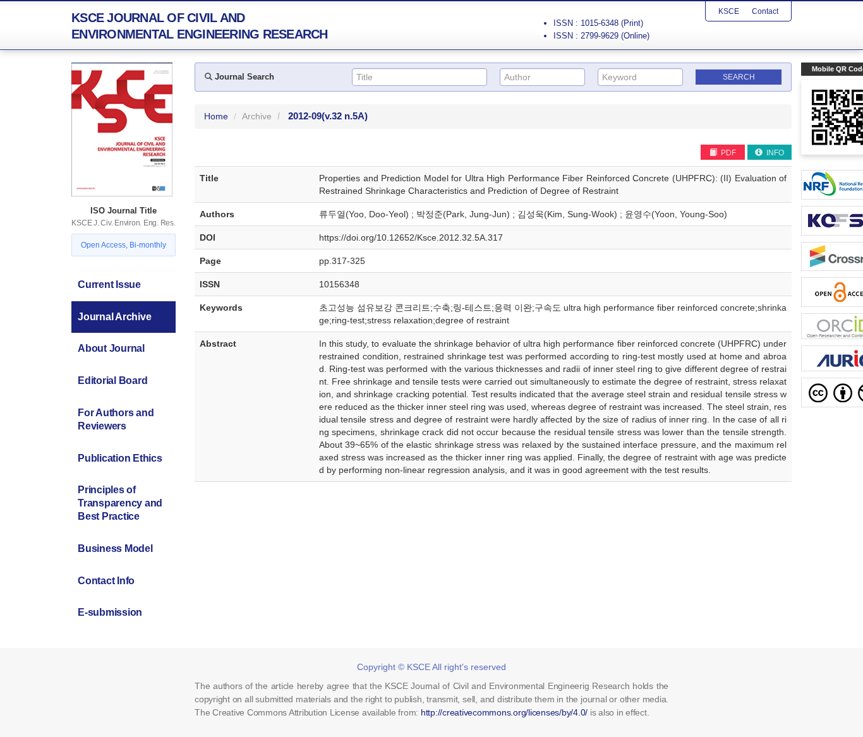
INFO (774, 152)
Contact (765, 11)
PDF (727, 152)
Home (216, 116)
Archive (257, 116)
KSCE (728, 11)
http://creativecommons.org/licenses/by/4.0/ (504, 712)
